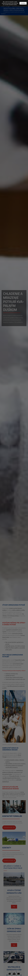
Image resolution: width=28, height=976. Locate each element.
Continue (23, 3)
